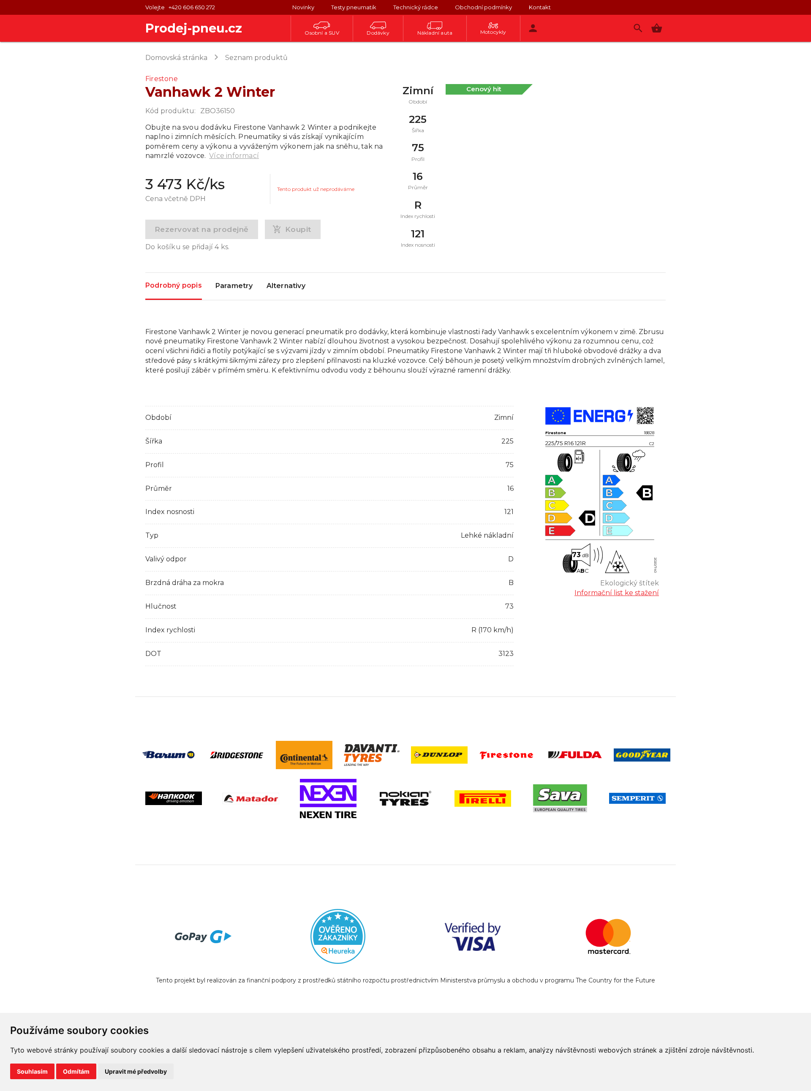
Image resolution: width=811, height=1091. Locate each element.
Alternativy (286, 286)
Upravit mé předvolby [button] (136, 1071)
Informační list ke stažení (616, 593)
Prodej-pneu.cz (193, 28)
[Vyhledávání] (638, 28)
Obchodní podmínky (483, 7)
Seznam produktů (256, 58)
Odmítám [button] (76, 1071)
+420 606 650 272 (192, 7)
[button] (657, 28)
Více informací (234, 156)
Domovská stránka (176, 58)
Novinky (303, 7)
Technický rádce (415, 7)
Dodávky (378, 33)
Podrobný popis (173, 285)
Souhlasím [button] (32, 1071)
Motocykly (493, 32)
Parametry (234, 286)
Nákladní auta (435, 33)
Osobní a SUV (322, 33)
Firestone (161, 79)
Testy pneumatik (353, 7)
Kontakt (540, 7)
